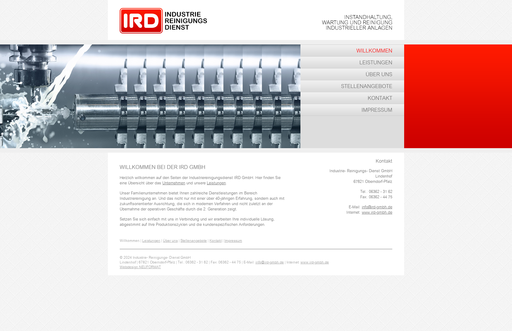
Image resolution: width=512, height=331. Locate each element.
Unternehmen (173, 183)
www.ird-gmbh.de (377, 213)
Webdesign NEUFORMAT (140, 267)
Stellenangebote (366, 86)
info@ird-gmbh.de (377, 207)
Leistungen (375, 62)
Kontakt (380, 98)
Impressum (376, 110)
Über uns (379, 74)
